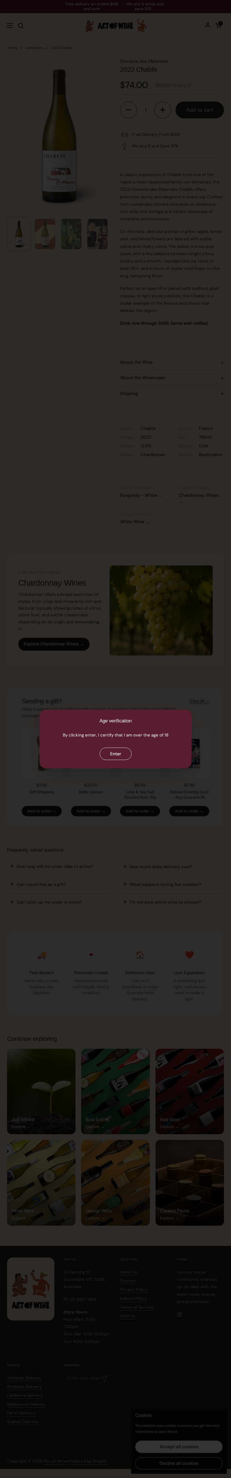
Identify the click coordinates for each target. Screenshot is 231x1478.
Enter (115, 753)
